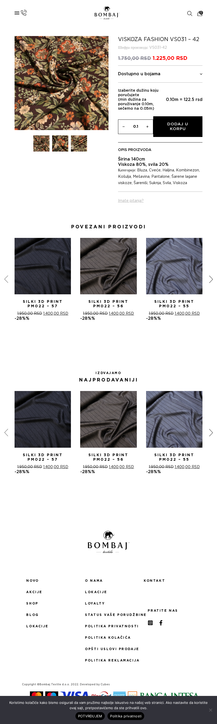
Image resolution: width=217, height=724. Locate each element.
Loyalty (95, 603)
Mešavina (141, 177)
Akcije (34, 592)
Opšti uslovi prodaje (108, 649)
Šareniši (140, 183)
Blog (32, 614)
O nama (94, 580)
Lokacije (37, 626)
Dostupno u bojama (139, 74)
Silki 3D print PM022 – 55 (174, 304)
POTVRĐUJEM (90, 716)
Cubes (105, 684)
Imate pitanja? (131, 201)
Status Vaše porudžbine (108, 614)
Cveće (155, 170)
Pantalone (160, 177)
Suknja (155, 183)
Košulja (124, 177)
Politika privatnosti (108, 626)
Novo (32, 580)
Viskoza (180, 183)
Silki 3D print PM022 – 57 (43, 304)
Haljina (168, 170)
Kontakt (154, 580)
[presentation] (6, 279)
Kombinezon (187, 170)
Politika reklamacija (108, 660)
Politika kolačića (108, 637)
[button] (102, 340)
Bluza (142, 170)
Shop (32, 603)
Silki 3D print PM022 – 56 (108, 304)
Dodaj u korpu (177, 126)
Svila (167, 183)
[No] (210, 710)
